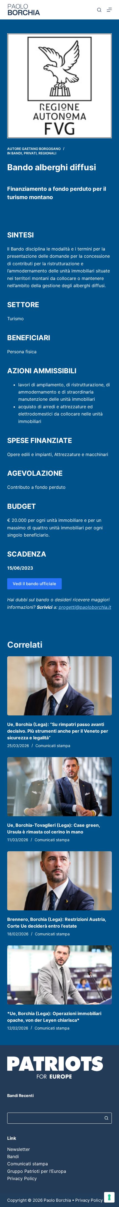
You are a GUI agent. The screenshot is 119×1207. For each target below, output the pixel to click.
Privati (30, 153)
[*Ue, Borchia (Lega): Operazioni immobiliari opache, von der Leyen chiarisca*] (59, 975)
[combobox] (54, 1118)
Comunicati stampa (52, 745)
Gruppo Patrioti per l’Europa (36, 1171)
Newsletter (18, 1149)
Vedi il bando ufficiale (34, 583)
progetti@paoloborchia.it (85, 607)
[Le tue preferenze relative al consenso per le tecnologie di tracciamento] (109, 1197)
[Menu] (109, 9)
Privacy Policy (22, 1178)
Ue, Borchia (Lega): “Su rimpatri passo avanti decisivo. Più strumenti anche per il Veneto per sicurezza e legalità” (57, 731)
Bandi (16, 153)
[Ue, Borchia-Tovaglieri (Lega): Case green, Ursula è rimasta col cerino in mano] (59, 786)
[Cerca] (99, 10)
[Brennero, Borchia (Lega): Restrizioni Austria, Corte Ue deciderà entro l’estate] (59, 880)
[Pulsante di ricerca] (106, 1118)
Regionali (47, 153)
